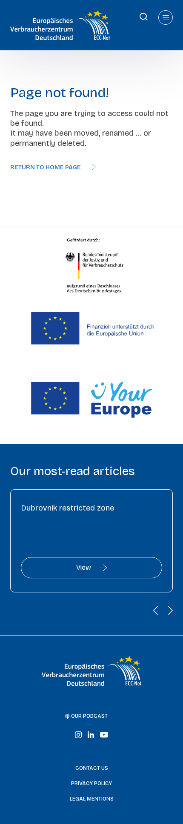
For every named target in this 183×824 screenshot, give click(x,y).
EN (6, 16)
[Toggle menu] (165, 17)
